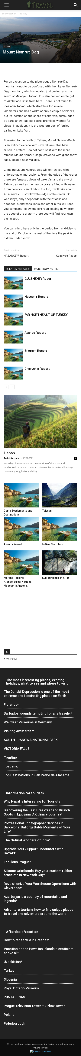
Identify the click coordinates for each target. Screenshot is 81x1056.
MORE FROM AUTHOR (47, 268)
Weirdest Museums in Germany (28, 722)
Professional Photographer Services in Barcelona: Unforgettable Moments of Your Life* (37, 827)
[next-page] (12, 387)
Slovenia (10, 979)
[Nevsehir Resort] (13, 301)
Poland (9, 1015)
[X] (16, 70)
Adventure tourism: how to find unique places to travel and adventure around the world (38, 912)
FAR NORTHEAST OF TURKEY (46, 314)
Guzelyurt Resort (66, 255)
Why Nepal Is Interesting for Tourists (32, 801)
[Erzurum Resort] (13, 355)
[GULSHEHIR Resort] (13, 283)
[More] (60, 70)
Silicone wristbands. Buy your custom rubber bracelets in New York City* (38, 873)
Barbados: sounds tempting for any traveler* (38, 713)
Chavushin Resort (37, 369)
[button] (6, 5)
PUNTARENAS (14, 997)
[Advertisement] (40, 617)
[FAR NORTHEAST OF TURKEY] (13, 319)
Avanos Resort (35, 332)
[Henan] (40, 421)
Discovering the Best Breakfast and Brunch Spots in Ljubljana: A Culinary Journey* (37, 812)
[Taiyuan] (59, 495)
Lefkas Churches (52, 544)
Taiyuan (47, 510)
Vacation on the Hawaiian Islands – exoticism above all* (38, 951)
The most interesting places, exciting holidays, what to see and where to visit (37, 681)
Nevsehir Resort (36, 296)
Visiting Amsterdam (19, 731)
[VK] (51, 70)
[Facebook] (7, 70)
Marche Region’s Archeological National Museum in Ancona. (18, 581)
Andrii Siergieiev (12, 458)
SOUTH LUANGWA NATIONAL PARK (31, 740)
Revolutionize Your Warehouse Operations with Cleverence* (40, 886)
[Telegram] (42, 70)
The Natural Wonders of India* (27, 840)
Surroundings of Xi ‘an (56, 577)
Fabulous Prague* (17, 862)
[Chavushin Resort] (13, 373)
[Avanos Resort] (13, 337)
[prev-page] (6, 387)
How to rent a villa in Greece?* (26, 940)
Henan (9, 453)
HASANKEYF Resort (16, 255)
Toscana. (11, 766)
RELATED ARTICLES (18, 268)
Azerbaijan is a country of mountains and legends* (35, 899)
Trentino (10, 757)
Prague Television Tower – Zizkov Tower (34, 1006)
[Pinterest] (25, 70)
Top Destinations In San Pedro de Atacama (37, 775)
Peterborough (14, 1023)
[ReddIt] (33, 70)
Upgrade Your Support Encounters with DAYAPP (33, 851)
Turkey (23, 13)
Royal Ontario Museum (21, 988)
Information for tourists (25, 793)
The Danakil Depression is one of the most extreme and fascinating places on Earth (36, 694)
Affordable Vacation (22, 932)
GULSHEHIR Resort (38, 278)
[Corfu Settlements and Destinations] (21, 495)
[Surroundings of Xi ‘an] (59, 562)
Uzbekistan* (13, 962)
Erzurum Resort (35, 351)
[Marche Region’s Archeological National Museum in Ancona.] (21, 562)
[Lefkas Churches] (59, 529)
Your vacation (9, 13)
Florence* (11, 705)
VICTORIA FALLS (17, 749)
